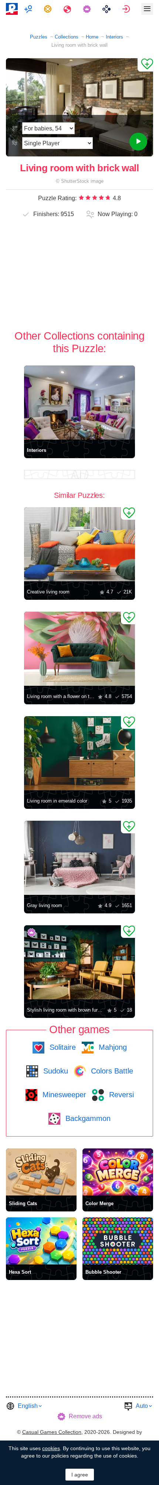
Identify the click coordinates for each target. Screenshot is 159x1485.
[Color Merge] (117, 1171)
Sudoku (54, 1071)
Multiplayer (29, 8)
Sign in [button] (127, 8)
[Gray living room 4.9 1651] (79, 858)
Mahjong (112, 1047)
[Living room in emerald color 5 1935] (79, 753)
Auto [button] (142, 1406)
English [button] (28, 1406)
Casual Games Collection (51, 1432)
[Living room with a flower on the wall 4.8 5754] (79, 649)
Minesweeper (63, 1095)
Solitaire (61, 1047)
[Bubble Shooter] (117, 1240)
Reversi (120, 1095)
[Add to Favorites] (145, 65)
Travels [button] (68, 8)
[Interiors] (79, 403)
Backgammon (87, 1118)
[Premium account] (87, 8)
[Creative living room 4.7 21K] (79, 544)
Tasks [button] (48, 8)
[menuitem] (29, 8)
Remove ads (85, 1416)
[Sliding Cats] (41, 1171)
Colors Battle (111, 1071)
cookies (51, 1448)
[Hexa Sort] (41, 1240)
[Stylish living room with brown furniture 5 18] (79, 962)
